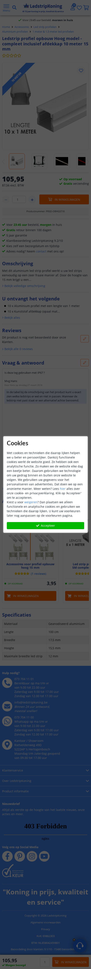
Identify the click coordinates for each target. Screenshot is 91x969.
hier (63, 489)
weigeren (30, 502)
